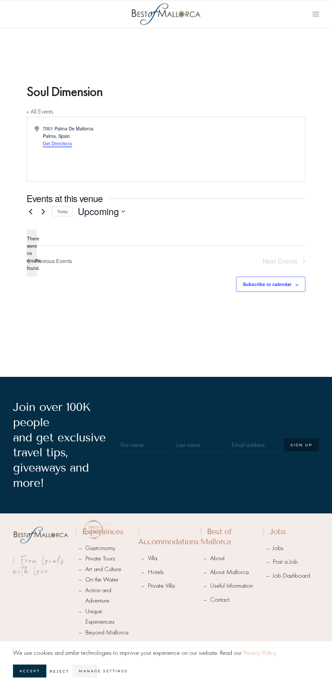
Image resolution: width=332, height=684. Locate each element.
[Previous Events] (30, 211)
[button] (316, 14)
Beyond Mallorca (106, 632)
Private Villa (161, 585)
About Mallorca (229, 572)
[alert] (32, 253)
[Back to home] (166, 14)
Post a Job (285, 561)
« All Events (40, 111)
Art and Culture (103, 569)
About (217, 558)
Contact (220, 599)
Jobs (278, 548)
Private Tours (100, 558)
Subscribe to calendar (267, 284)
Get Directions (57, 143)
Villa (152, 558)
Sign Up (301, 445)
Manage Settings (103, 671)
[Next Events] (43, 211)
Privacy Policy (259, 652)
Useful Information (231, 585)
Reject (59, 671)
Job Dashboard (291, 575)
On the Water (102, 579)
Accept (29, 671)
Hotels (156, 572)
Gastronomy (100, 548)
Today (62, 211)
